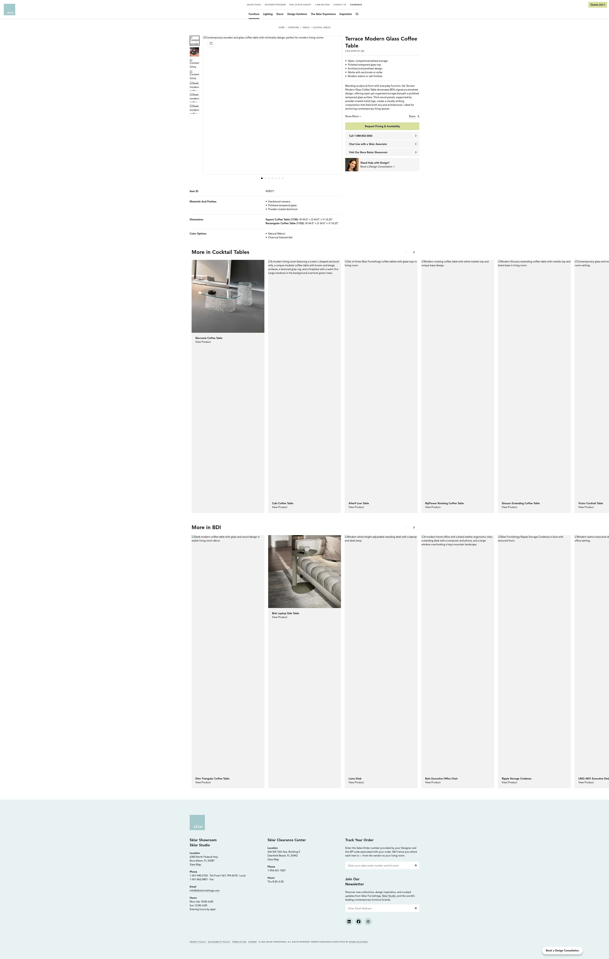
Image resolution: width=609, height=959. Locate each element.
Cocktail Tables (322, 27)
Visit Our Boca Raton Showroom (368, 152)
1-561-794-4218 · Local (232, 876)
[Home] (9, 9)
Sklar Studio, (389, 896)
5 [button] (276, 178)
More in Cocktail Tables (220, 252)
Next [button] (413, 252)
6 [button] (279, 178)
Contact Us (339, 5)
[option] (194, 40)
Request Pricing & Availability (382, 126)
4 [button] (272, 178)
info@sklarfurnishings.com (205, 890)
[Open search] (358, 14)
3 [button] (269, 178)
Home (282, 27)
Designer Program (275, 5)
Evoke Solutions (358, 942)
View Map (195, 864)
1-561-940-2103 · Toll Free (204, 876)
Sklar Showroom (203, 840)
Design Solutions (297, 14)
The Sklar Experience (323, 14)
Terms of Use (239, 942)
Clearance (356, 5)
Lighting (268, 14)
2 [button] (265, 178)
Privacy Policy (198, 942)
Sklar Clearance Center (287, 840)
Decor (280, 14)
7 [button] (283, 178)
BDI (362, 51)
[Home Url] (197, 822)
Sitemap (252, 942)
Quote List (597, 5)
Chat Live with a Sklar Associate (368, 144)
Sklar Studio (254, 5)
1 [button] (262, 178)
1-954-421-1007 (277, 870)
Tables (306, 27)
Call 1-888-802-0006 (360, 136)
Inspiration (346, 14)
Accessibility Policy (219, 942)
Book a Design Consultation (562, 950)
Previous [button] (406, 252)
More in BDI (206, 527)
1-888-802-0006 (322, 5)
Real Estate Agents (300, 5)
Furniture (254, 14)
